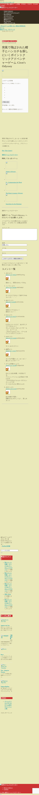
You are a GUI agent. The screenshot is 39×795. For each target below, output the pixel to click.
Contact (6, 789)
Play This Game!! (7, 150)
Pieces (2, 654)
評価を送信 (6, 102)
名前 (3, 243)
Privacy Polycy (8, 788)
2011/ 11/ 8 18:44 (11, 287)
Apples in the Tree (5, 625)
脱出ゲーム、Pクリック (9, 41)
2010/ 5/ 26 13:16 (11, 389)
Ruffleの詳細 (6, 546)
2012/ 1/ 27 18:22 (11, 274)
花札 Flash (8, 594)
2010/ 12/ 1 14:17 (11, 351)
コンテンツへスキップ (7, 2)
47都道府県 (11, 637)
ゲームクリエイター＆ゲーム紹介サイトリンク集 (8, 705)
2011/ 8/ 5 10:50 (11, 302)
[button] (1, 552)
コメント (5, 227)
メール (4, 248)
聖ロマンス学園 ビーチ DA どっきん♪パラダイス (8, 566)
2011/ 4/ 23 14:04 (11, 338)
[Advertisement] (15, 35)
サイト (4, 253)
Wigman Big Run (5, 686)
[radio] (17, 87)
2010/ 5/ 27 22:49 (11, 365)
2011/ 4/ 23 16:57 (11, 316)
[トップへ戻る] (1, 794)
